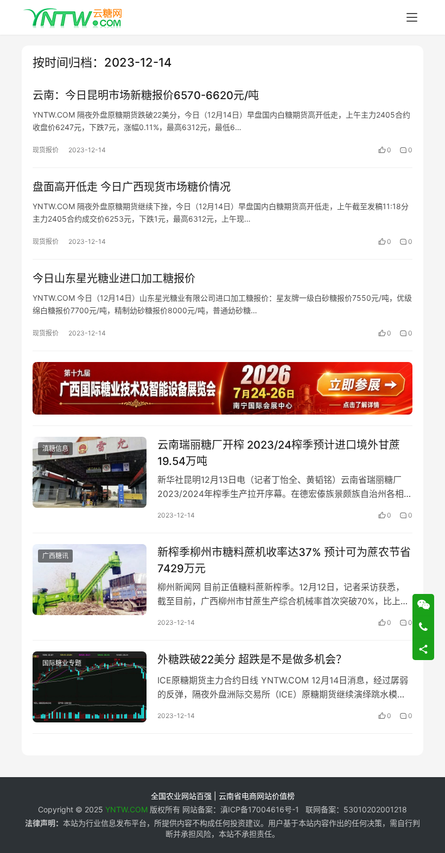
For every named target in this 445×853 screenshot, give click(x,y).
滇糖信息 (55, 448)
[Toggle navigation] (411, 17)
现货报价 (46, 150)
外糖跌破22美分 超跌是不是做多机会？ (252, 659)
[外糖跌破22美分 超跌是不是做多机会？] (90, 686)
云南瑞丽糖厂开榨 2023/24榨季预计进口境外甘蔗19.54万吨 (278, 452)
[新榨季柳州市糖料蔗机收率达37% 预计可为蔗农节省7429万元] (90, 579)
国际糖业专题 (61, 663)
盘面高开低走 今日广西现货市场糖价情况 (132, 186)
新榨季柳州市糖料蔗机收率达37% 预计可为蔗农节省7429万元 (284, 560)
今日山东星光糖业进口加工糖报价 (114, 278)
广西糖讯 (55, 556)
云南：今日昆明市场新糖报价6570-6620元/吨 (146, 95)
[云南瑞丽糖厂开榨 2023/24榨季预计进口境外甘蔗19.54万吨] (90, 472)
